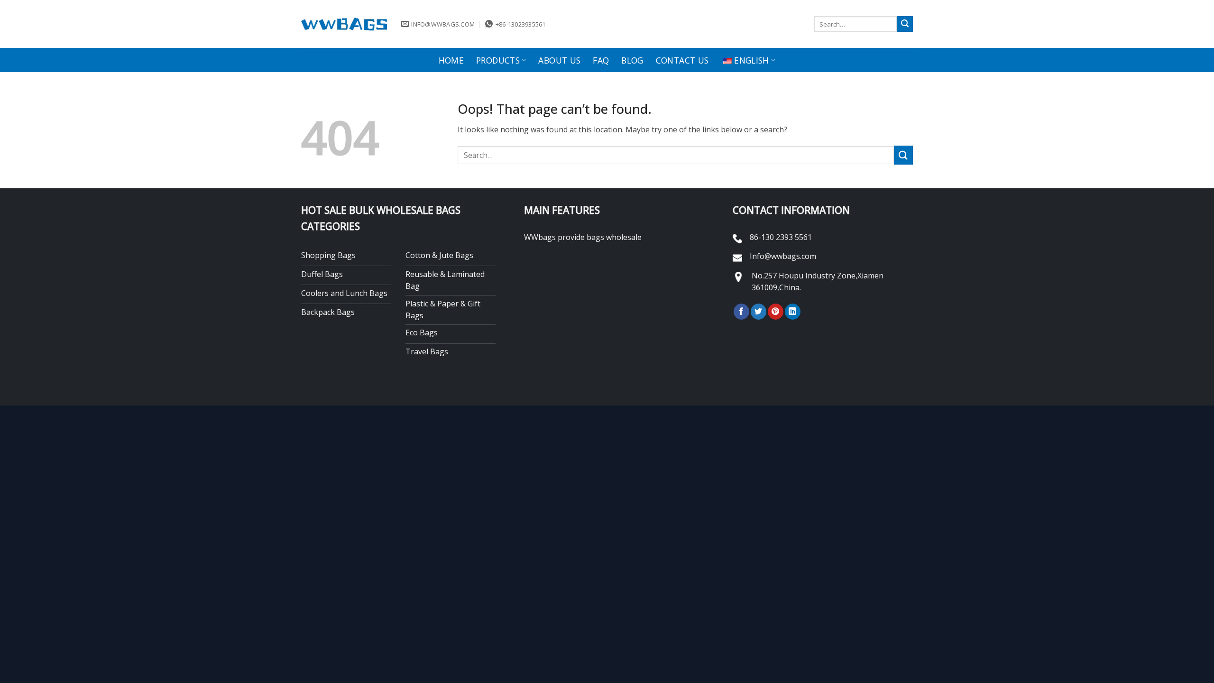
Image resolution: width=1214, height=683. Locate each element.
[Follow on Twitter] (758, 312)
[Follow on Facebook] (741, 312)
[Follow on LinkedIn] (792, 312)
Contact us (682, 60)
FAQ (601, 60)
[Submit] (905, 24)
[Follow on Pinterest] (775, 312)
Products (498, 60)
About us (559, 60)
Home (451, 60)
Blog (632, 60)
